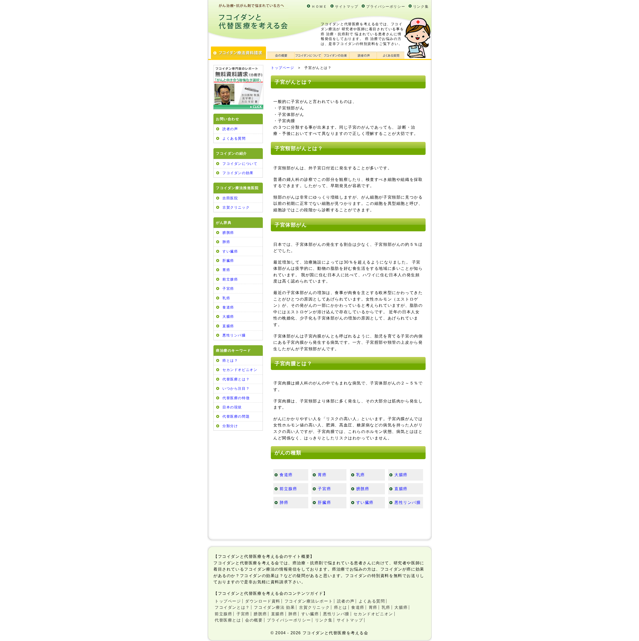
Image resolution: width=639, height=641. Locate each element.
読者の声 (230, 129)
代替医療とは (228, 620)
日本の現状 (232, 407)
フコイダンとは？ (232, 607)
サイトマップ (346, 6)
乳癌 (226, 298)
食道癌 (228, 307)
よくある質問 (234, 138)
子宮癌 (228, 289)
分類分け (230, 426)
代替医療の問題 (236, 416)
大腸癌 (228, 317)
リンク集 (421, 6)
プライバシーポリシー (385, 6)
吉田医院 (230, 198)
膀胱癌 (228, 233)
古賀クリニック (236, 207)
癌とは (340, 607)
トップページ (282, 68)
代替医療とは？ (236, 379)
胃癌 (226, 270)
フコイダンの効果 (238, 173)
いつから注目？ (236, 388)
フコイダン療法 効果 (274, 607)
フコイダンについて (239, 164)
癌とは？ (230, 360)
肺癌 (226, 242)
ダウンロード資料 (262, 601)
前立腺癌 (230, 279)
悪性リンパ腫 (234, 335)
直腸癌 (228, 326)
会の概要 (254, 620)
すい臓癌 (230, 251)
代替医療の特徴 (236, 398)
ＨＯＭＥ (319, 6)
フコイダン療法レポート (309, 601)
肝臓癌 (228, 261)
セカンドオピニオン (239, 370)
